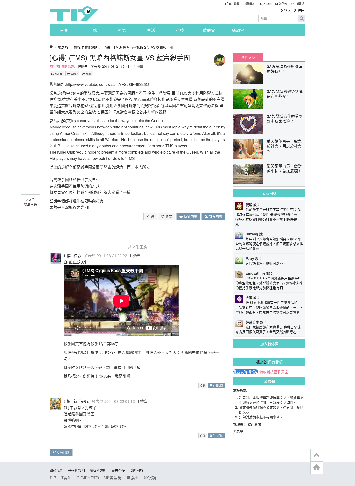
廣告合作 (118, 470)
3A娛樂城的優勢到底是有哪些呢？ (285, 94)
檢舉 (139, 66)
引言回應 (215, 216)
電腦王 (238, 4)
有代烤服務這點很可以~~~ (265, 263)
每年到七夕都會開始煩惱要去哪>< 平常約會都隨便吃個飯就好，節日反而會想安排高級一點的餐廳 (269, 243)
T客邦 (228, 4)
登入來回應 (61, 452)
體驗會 (209, 30)
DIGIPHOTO (265, 4)
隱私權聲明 (98, 470)
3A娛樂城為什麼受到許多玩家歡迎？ (285, 118)
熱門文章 (248, 57)
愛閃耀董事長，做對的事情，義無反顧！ (284, 168)
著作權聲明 (76, 470)
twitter (74, 73)
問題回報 (136, 470)
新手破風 (81, 401)
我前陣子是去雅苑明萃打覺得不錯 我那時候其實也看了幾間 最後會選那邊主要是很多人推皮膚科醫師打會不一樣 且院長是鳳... (268, 216)
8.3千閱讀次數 (30, 202)
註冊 (300, 10)
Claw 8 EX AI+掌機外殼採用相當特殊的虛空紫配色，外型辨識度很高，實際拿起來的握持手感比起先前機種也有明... (269, 283)
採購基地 (249, 4)
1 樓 (67, 255)
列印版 (58, 73)
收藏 (168, 216)
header (317, 455)
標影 (77, 255)
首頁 (64, 30)
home (317, 467)
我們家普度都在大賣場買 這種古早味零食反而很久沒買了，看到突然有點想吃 (268, 329)
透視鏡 (300, 4)
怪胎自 (83, 66)
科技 (180, 30)
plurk (88, 73)
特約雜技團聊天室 (273, 371)
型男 (122, 30)
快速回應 (190, 216)
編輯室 (238, 30)
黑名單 (238, 431)
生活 (151, 30)
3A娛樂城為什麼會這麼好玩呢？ (285, 69)
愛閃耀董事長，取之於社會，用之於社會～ (284, 146)
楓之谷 (63, 47)
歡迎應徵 (254, 424)
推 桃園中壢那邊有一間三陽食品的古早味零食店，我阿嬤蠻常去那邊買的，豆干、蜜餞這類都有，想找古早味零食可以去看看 (269, 307)
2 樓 (67, 401)
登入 (287, 10)
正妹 (93, 30)
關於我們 (56, 470)
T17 (74, 13)
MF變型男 (281, 4)
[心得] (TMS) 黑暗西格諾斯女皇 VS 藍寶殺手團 (138, 47)
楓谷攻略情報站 (85, 47)
